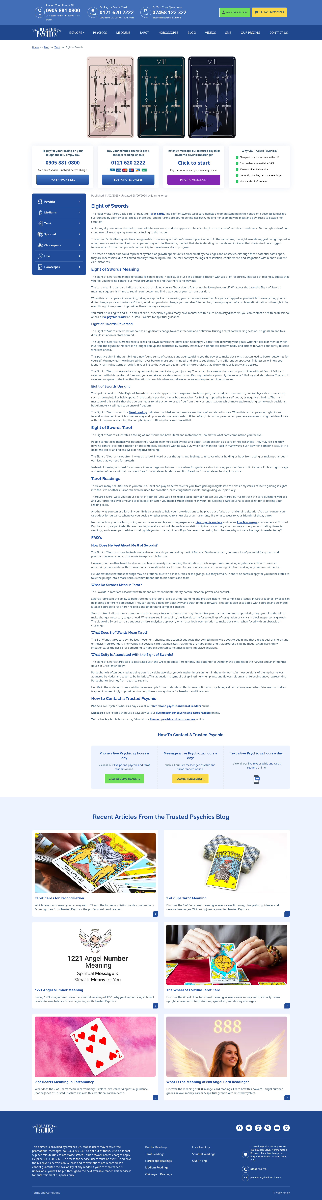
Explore (76, 33)
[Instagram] (258, 1129)
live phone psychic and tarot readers (176, 706)
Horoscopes (168, 33)
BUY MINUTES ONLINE (128, 179)
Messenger (271, 12)
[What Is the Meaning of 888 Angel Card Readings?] (226, 1047)
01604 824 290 (258, 1169)
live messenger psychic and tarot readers (183, 713)
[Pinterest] (267, 1129)
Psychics (100, 33)
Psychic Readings (156, 1147)
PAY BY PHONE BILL (62, 179)
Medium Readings (156, 1167)
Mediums (123, 33)
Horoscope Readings (158, 1161)
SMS (228, 33)
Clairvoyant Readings (158, 1174)
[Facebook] (239, 1129)
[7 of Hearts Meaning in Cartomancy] (95, 1047)
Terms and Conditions (46, 1192)
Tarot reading (138, 412)
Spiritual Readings (203, 1154)
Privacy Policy (281, 1192)
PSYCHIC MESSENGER (193, 180)
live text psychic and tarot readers (172, 719)
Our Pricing (250, 33)
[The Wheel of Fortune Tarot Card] (226, 955)
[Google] (286, 1129)
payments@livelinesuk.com (265, 1177)
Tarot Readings (154, 1154)
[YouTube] (277, 1129)
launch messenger (190, 779)
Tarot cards (156, 213)
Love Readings (201, 1147)
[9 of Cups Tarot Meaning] (226, 863)
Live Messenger (247, 522)
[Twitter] (249, 1129)
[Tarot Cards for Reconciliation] (95, 863)
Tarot (144, 33)
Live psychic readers (209, 522)
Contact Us (279, 33)
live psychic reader (114, 317)
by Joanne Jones (157, 195)
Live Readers (236, 12)
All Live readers (124, 779)
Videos (210, 33)
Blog (192, 33)
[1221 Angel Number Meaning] (95, 955)
